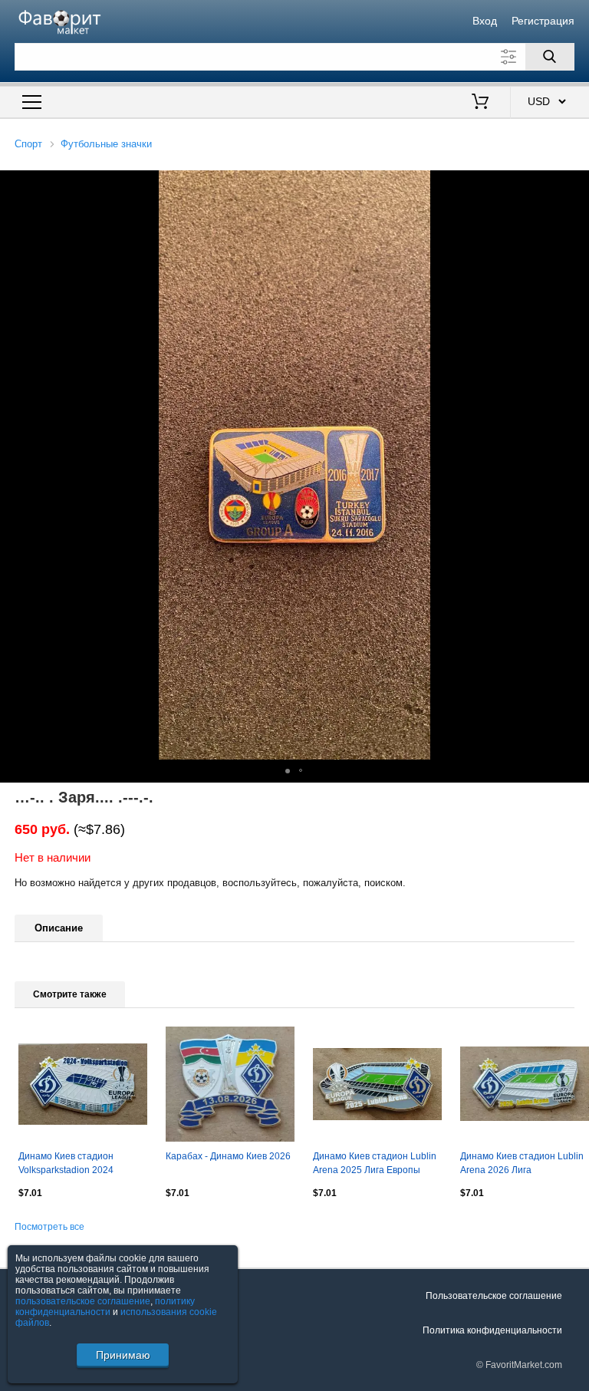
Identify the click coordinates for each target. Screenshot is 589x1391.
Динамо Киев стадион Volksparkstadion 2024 (66, 1163)
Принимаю (123, 1355)
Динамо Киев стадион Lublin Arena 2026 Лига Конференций (522, 1164)
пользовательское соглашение (82, 1301)
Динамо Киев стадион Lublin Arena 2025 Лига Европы (374, 1163)
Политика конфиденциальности (492, 1330)
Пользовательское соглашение (494, 1295)
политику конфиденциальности (105, 1306)
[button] (287, 771)
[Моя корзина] (480, 103)
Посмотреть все (49, 1226)
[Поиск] (549, 57)
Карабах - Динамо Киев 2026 (228, 1156)
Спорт (28, 144)
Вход (484, 21)
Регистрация (543, 21)
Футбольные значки (106, 144)
